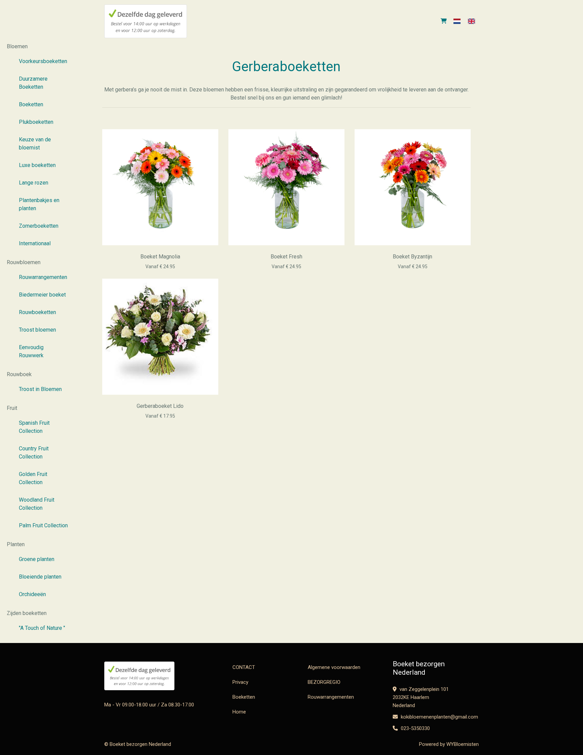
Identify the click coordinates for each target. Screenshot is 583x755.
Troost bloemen (37, 330)
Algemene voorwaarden (334, 667)
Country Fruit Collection (34, 452)
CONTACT (243, 667)
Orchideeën (32, 594)
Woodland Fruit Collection (36, 504)
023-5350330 (414, 728)
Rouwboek (19, 374)
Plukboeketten (36, 122)
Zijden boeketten (27, 613)
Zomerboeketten (38, 226)
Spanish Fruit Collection (34, 427)
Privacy (240, 682)
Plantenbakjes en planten (39, 204)
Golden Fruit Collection (33, 478)
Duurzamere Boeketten (33, 83)
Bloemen (17, 46)
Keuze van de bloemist (35, 143)
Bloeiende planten (40, 577)
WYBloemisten (462, 744)
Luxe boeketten (37, 165)
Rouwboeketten (37, 312)
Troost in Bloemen (40, 389)
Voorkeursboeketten (43, 61)
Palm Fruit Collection (43, 525)
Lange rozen (33, 182)
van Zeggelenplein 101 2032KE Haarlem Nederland (421, 697)
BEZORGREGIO (324, 682)
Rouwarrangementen (43, 277)
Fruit (12, 408)
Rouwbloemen (23, 262)
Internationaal (35, 243)
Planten (16, 544)
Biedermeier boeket (42, 294)
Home (239, 712)
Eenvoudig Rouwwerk (31, 351)
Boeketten (31, 104)
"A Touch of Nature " (42, 628)
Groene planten (36, 559)
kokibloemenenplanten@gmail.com (438, 717)
